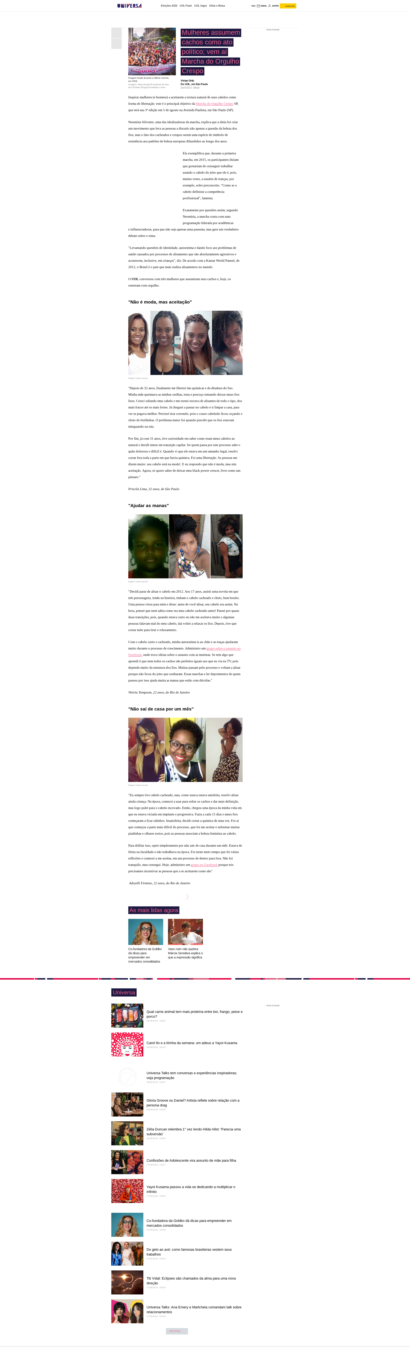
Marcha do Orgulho (210, 104)
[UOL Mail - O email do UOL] (262, 6)
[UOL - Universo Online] (144, 5)
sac (253, 6)
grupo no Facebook (204, 865)
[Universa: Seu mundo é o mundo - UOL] (129, 5)
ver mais (174, 1331)
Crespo (228, 104)
